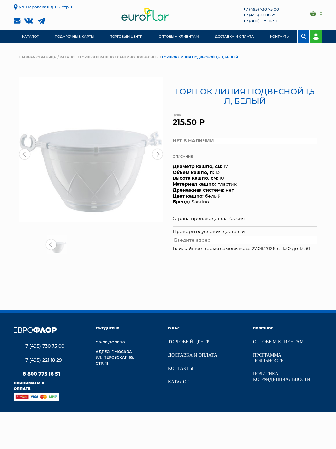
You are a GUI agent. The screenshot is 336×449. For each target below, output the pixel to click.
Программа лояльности (268, 358)
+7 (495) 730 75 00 (261, 9)
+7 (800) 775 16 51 (260, 20)
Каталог (68, 57)
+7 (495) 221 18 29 (259, 14)
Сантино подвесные (137, 57)
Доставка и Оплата (192, 355)
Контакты (180, 368)
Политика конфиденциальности (281, 376)
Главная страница (37, 57)
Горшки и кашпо (97, 57)
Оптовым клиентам (278, 341)
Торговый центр (188, 341)
